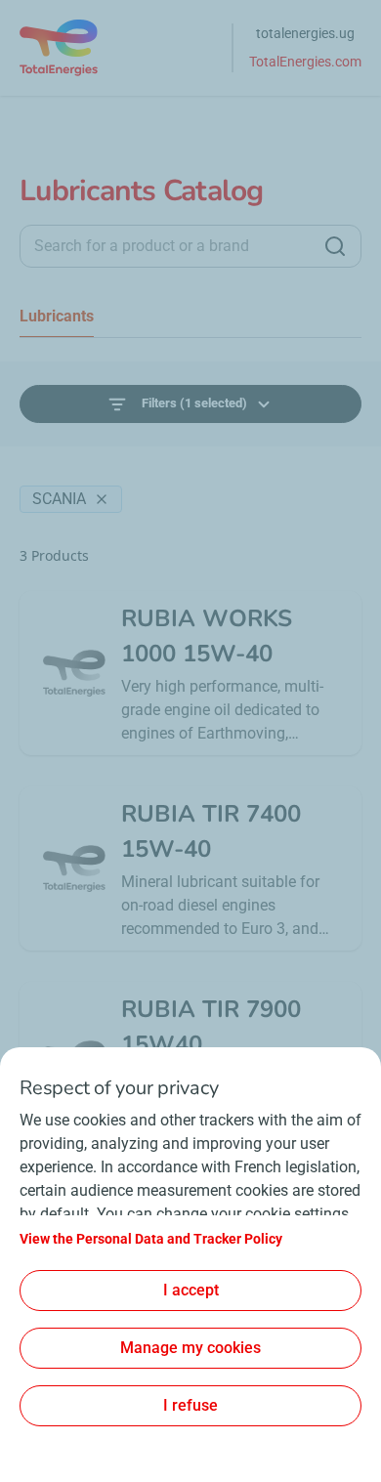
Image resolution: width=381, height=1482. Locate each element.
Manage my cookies (190, 1347)
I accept (191, 1290)
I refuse (190, 1405)
